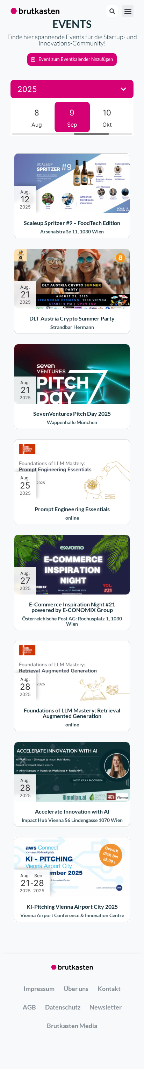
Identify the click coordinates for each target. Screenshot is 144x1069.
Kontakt (109, 988)
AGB (29, 1007)
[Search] (112, 11)
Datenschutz (62, 1007)
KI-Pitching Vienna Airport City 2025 (72, 906)
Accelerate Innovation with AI (72, 811)
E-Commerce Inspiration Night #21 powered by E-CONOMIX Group (72, 607)
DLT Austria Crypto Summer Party (72, 318)
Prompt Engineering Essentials (72, 509)
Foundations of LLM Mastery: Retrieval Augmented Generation (72, 713)
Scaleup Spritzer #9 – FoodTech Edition (72, 222)
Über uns (76, 988)
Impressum (39, 988)
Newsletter (105, 1007)
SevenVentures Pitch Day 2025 (72, 413)
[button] (72, 59)
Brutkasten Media (72, 1025)
